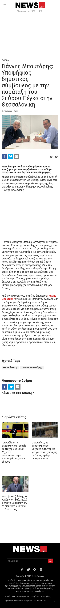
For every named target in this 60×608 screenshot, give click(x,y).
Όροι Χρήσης (46, 596)
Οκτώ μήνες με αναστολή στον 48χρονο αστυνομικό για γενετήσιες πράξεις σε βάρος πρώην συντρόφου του (44, 450)
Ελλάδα (5, 60)
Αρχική (7, 596)
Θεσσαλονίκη (10, 367)
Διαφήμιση (35, 596)
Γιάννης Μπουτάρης (32, 367)
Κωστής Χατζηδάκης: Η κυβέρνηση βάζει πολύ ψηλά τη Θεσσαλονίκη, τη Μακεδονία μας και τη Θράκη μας (14, 503)
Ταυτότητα (38, 601)
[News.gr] (30, 5)
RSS (45, 601)
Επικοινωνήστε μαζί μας (21, 596)
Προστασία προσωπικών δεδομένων (18, 601)
